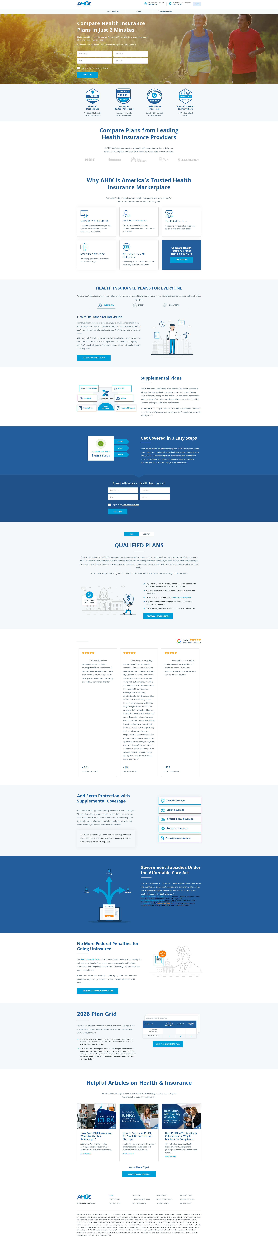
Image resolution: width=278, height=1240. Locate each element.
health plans (114, 1199)
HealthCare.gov (173, 1227)
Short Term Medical (164, 1199)
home (111, 1195)
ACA (131, 534)
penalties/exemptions (141, 1199)
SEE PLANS (87, 74)
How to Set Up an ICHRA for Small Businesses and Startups (137, 1136)
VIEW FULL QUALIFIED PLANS (158, 616)
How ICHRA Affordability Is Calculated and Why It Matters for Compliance (181, 1136)
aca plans (137, 1195)
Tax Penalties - (146, 903)
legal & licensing (187, 1199)
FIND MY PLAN (181, 260)
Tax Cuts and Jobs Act (90, 959)
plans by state (186, 1195)
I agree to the (94, 68)
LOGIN (197, 4)
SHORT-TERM (174, 305)
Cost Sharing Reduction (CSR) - (153, 900)
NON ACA (146, 534)
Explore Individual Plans (94, 358)
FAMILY (141, 305)
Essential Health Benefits (181, 597)
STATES (139, 12)
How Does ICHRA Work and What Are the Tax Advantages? (96, 1136)
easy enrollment (139, 1203)
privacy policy (185, 1203)
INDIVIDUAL (109, 305)
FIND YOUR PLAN (113, 12)
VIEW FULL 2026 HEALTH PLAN (168, 1044)
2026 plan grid (161, 1195)
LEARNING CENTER (165, 12)
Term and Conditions (99, 68)
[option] (89, 159)
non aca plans (114, 1203)
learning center (162, 1203)
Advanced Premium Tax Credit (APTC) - (156, 896)
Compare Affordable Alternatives (98, 991)
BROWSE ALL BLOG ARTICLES (139, 1174)
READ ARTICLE (85, 1154)
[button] (72, 705)
